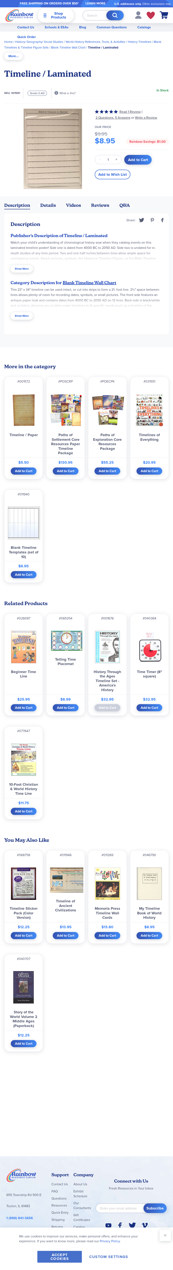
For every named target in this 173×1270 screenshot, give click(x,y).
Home (8, 42)
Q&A (124, 205)
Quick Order (26, 36)
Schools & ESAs (57, 27)
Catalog (79, 1227)
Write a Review (146, 117)
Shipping (58, 1219)
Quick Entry (60, 1212)
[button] (138, 14)
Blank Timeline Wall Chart (68, 47)
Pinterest (152, 220)
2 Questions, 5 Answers (113, 117)
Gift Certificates (81, 1217)
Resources (59, 1205)
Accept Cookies (59, 1256)
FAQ (54, 1191)
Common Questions (112, 27)
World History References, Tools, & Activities (95, 42)
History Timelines (139, 42)
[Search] (115, 15)
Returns (57, 1226)
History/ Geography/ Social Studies (39, 42)
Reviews (100, 205)
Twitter (141, 220)
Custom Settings (108, 1256)
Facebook (162, 220)
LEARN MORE (95, 3)
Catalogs (144, 27)
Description (17, 205)
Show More (22, 269)
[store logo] (19, 15)
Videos (73, 205)
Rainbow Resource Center (21, 1176)
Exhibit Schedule (80, 1193)
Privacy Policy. (110, 1241)
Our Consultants (82, 1205)
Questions (58, 1198)
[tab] (13, 56)
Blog (82, 27)
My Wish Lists (151, 15)
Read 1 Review (130, 111)
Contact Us (25, 27)
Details (48, 205)
